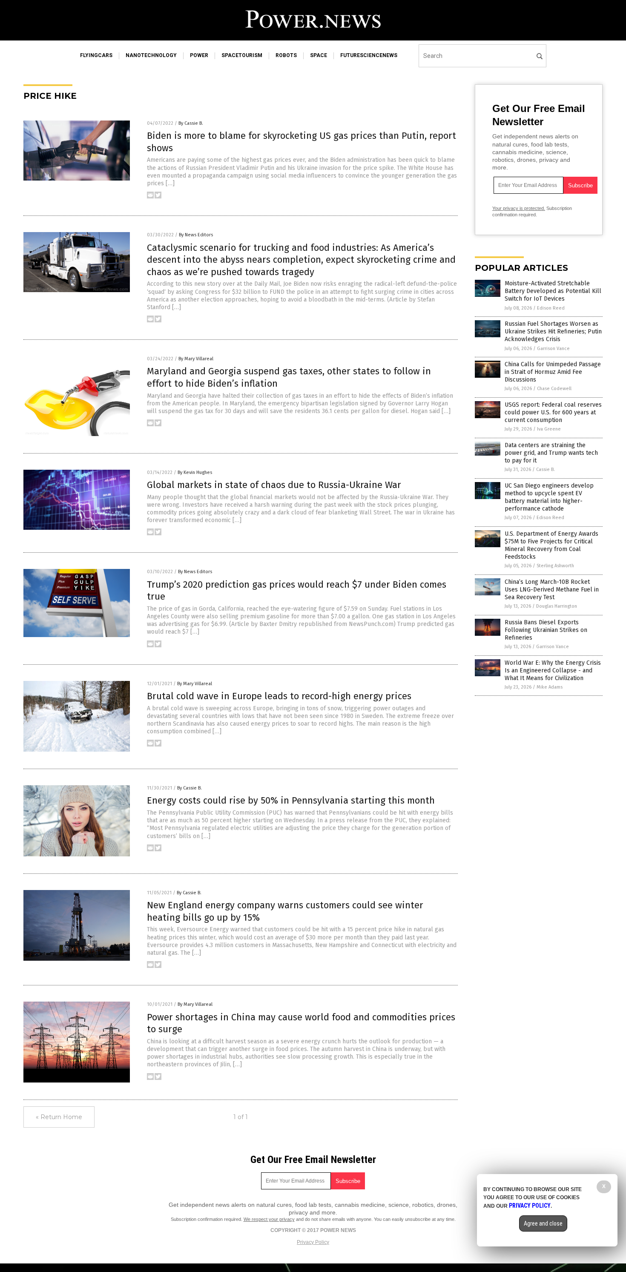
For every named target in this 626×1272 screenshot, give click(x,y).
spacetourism (241, 55)
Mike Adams (550, 687)
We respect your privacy (269, 1219)
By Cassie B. (190, 123)
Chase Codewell (554, 388)
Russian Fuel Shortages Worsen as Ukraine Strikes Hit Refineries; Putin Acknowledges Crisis (553, 331)
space (318, 55)
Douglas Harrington (556, 606)
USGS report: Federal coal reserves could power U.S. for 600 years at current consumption (553, 412)
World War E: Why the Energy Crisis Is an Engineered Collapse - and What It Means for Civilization (553, 670)
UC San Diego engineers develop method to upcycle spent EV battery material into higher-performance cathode (549, 497)
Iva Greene (549, 429)
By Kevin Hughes (195, 472)
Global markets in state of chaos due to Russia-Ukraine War (274, 485)
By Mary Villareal (195, 359)
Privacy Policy (313, 1242)
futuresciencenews (368, 55)
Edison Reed (551, 308)
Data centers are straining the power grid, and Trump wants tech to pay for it (551, 453)
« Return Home (59, 1117)
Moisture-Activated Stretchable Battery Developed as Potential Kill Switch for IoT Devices (553, 291)
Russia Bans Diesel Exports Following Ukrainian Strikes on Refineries (546, 630)
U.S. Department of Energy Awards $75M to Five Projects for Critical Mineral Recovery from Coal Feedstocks (551, 545)
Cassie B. (545, 469)
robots (286, 55)
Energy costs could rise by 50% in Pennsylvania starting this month (291, 800)
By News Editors (196, 235)
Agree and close (543, 1223)
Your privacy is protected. (518, 208)
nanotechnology (151, 55)
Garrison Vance (553, 348)
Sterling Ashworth (555, 566)
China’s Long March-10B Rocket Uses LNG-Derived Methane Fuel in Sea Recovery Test (552, 589)
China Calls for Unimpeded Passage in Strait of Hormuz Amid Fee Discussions (553, 372)
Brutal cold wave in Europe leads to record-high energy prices (279, 696)
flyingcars (96, 55)
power (199, 55)
